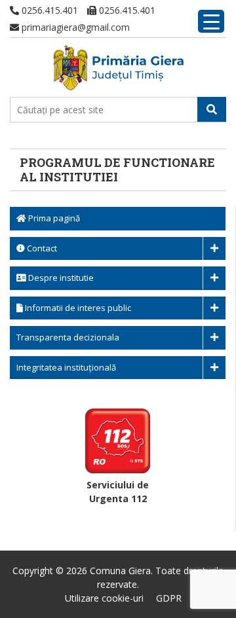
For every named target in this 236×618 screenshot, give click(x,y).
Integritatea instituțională (66, 367)
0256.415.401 (48, 10)
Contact (41, 248)
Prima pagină (53, 218)
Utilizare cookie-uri (104, 598)
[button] (211, 109)
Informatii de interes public (77, 308)
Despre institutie (60, 277)
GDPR (169, 598)
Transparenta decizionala (67, 337)
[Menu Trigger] (211, 21)
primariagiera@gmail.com (74, 27)
